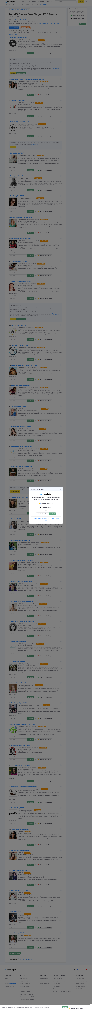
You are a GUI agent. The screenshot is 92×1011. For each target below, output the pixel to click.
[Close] (61, 489)
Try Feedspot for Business (40, 518)
